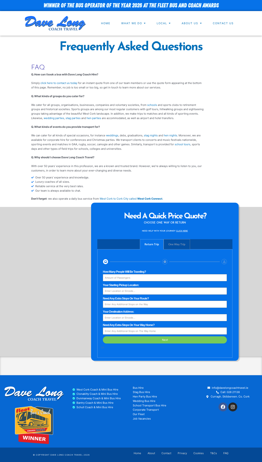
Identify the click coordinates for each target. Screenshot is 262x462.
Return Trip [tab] (152, 244)
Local (162, 23)
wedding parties (54, 118)
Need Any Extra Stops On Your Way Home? (129, 325)
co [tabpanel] (134, 309)
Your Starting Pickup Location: (121, 285)
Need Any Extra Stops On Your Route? (126, 298)
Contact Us (223, 23)
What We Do (131, 23)
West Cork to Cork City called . (131, 198)
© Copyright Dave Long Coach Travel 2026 (61, 455)
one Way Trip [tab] (176, 244)
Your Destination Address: (118, 311)
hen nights (170, 135)
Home (105, 23)
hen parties (94, 118)
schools (152, 105)
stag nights (151, 135)
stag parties (73, 118)
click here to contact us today (59, 83)
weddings (112, 135)
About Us (190, 23)
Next (165, 340)
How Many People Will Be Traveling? (124, 271)
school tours (182, 144)
